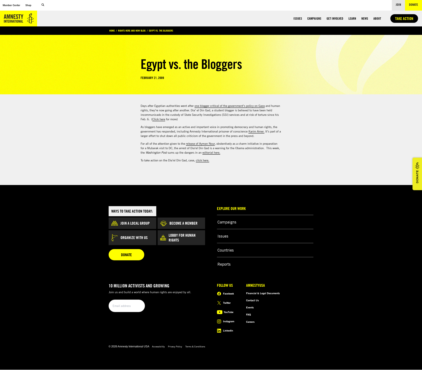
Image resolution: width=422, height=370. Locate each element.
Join (398, 4)
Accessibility (158, 346)
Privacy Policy (175, 346)
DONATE (417, 176)
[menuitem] (11, 5)
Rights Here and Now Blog (132, 30)
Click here (158, 119)
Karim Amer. (256, 131)
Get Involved (335, 18)
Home (112, 30)
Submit (137, 306)
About (377, 18)
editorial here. (211, 152)
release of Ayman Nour (200, 143)
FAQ (248, 314)
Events (250, 307)
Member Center (13, 5)
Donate (415, 4)
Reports (224, 264)
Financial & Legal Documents (263, 293)
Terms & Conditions (195, 346)
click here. (202, 160)
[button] (43, 5)
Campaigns (314, 18)
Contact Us (252, 300)
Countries (225, 250)
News (364, 18)
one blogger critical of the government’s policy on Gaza (230, 106)
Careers (250, 321)
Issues (297, 18)
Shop (29, 5)
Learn (352, 18)
